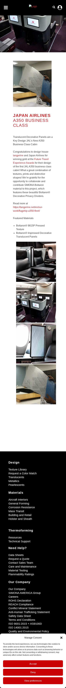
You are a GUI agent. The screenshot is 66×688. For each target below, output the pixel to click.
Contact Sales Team (20, 562)
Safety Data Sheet (19, 616)
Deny (33, 672)
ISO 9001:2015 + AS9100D (25, 623)
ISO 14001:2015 (18, 627)
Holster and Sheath (20, 518)
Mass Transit (16, 511)
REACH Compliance (20, 604)
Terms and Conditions (21, 619)
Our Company (17, 589)
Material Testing (18, 570)
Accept (33, 663)
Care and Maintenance (22, 566)
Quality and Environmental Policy (28, 631)
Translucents (16, 477)
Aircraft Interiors (18, 499)
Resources (15, 537)
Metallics (13, 481)
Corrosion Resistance (21, 507)
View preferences (33, 680)
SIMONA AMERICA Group (24, 592)
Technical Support (19, 541)
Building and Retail (19, 515)
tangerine (18, 155)
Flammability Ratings (21, 574)
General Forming (18, 503)
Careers (13, 596)
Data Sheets (16, 555)
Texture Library (17, 469)
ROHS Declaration (19, 600)
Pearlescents (16, 484)
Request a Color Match (22, 473)
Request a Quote (18, 558)
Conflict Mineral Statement (24, 608)
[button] (61, 637)
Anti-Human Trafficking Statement (29, 612)
